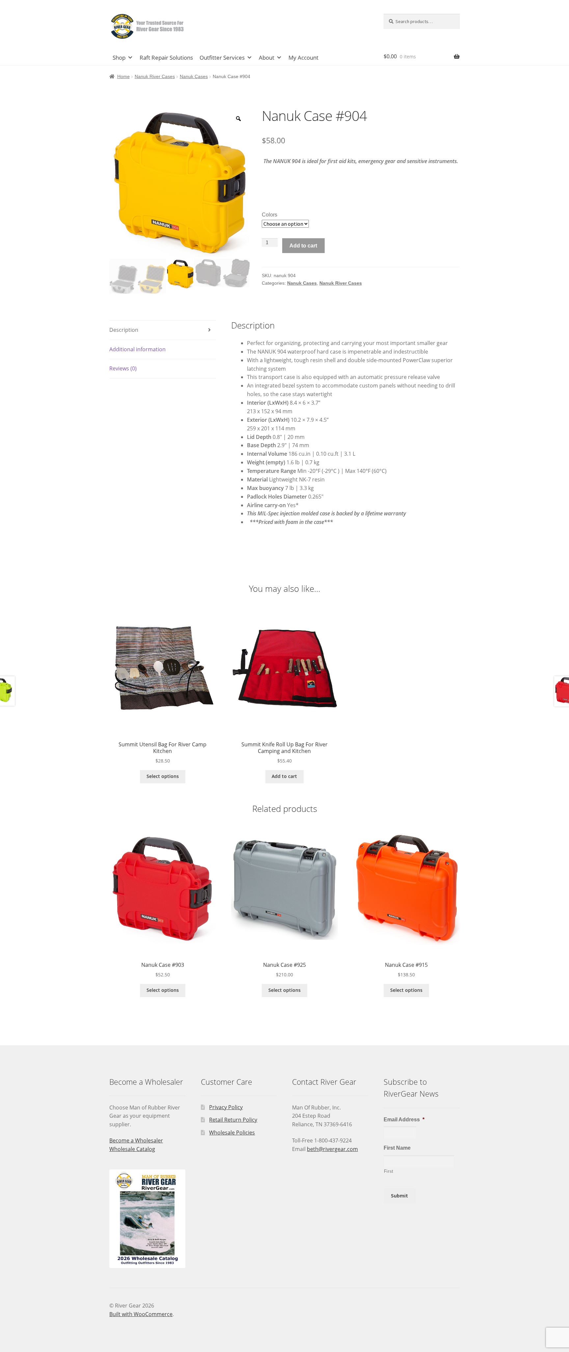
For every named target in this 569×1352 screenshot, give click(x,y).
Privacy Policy (226, 1107)
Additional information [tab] (137, 349)
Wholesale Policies (232, 1132)
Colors (269, 214)
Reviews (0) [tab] (123, 368)
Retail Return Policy (233, 1119)
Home (123, 76)
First (388, 1171)
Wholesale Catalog (132, 1149)
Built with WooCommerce (141, 1314)
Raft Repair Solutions (166, 57)
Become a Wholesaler (136, 1140)
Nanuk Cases (194, 76)
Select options (163, 776)
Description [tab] (123, 329)
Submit (399, 1195)
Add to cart (303, 245)
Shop (119, 57)
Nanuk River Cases (155, 76)
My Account (303, 57)
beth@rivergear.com (332, 1149)
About (266, 57)
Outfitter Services (222, 57)
